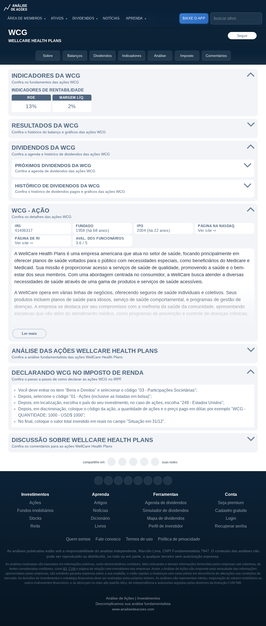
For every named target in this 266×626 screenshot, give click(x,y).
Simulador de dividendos (166, 510)
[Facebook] (108, 480)
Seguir (242, 36)
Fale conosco (108, 539)
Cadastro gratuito (231, 510)
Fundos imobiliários (35, 510)
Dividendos (83, 18)
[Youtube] (138, 480)
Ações (35, 502)
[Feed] (158, 480)
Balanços (74, 56)
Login (231, 518)
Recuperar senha (231, 526)
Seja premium (231, 502)
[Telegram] (128, 480)
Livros (100, 526)
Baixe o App (194, 18)
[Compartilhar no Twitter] (144, 462)
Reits (35, 526)
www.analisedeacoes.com (133, 609)
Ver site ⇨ (207, 230)
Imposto (187, 56)
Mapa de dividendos (165, 518)
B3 (65, 569)
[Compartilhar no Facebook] (133, 462)
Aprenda (134, 18)
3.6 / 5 (81, 243)
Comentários (216, 56)
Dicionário (100, 518)
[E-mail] (167, 480)
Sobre (48, 56)
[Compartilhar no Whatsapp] (112, 462)
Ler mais (29, 333)
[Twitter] (118, 480)
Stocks (35, 518)
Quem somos (78, 539)
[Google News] (148, 480)
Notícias (111, 18)
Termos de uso (139, 539)
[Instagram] (98, 480)
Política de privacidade (179, 539)
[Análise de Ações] (17, 7)
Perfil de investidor (166, 526)
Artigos (100, 502)
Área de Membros (25, 18)
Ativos (57, 18)
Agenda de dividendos (166, 502)
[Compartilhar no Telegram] (122, 462)
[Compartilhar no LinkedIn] (155, 462)
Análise (160, 56)
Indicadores (131, 56)
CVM (72, 569)
